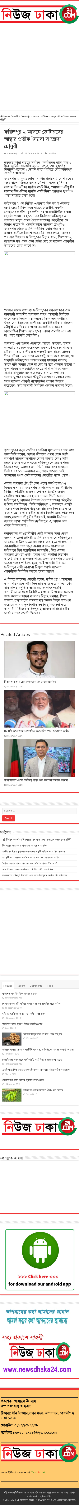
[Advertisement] (39, 67)
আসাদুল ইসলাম (25, 1401)
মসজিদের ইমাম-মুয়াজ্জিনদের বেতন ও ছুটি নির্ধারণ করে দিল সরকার (33, 851)
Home (6, 116)
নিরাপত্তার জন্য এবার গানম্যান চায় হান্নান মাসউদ (30, 682)
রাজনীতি (16, 116)
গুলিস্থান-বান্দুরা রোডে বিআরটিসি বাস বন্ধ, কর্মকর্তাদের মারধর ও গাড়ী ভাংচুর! (38, 1049)
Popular (7, 985)
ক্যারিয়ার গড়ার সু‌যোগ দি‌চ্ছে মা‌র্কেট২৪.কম (22, 1024)
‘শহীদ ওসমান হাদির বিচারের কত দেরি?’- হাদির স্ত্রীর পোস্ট (29, 863)
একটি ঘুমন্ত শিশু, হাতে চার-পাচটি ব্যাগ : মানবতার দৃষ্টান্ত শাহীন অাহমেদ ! (36, 1070)
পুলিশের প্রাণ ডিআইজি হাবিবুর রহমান (19, 993)
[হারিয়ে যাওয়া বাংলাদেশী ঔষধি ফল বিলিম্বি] (11, 1095)
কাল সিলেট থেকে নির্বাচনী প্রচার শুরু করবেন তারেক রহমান (36, 780)
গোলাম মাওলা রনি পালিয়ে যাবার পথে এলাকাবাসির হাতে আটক (31, 1003)
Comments (36, 985)
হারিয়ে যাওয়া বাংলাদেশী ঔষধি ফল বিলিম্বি (43, 1090)
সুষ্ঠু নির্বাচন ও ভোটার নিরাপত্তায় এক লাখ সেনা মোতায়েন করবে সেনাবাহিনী (36, 839)
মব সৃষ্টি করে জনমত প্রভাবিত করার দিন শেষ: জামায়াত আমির (36, 731)
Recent (21, 985)
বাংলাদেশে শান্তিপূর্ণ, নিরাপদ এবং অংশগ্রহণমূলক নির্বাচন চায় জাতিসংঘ (34, 875)
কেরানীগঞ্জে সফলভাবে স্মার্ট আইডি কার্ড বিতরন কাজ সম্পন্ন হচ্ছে (32, 1059)
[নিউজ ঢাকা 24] (39, 13)
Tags (50, 985)
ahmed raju (12, 153)
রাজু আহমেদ (22, 1406)
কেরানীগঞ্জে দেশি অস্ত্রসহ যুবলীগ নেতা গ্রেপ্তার (23, 1080)
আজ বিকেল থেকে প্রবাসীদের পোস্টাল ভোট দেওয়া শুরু (27, 869)
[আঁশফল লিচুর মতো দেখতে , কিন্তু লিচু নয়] (11, 1039)
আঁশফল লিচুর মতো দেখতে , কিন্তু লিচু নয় (42, 1034)
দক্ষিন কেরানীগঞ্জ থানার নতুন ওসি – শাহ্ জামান (24, 1014)
